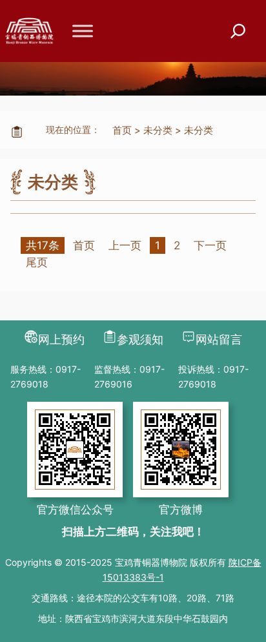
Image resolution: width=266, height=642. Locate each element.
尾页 (37, 262)
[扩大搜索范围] (238, 31)
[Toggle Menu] (82, 31)
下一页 (210, 245)
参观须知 (140, 339)
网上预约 (61, 339)
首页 (122, 130)
